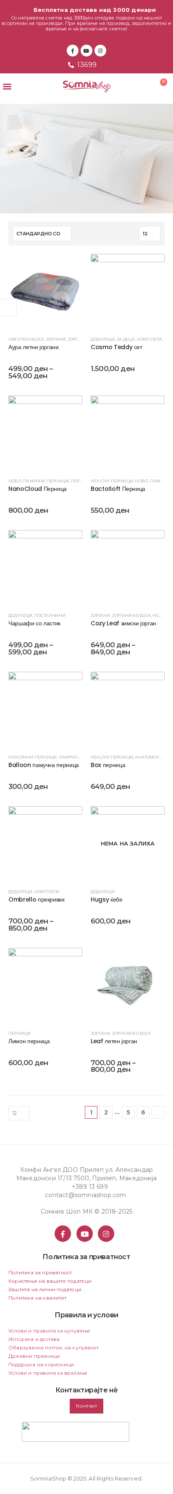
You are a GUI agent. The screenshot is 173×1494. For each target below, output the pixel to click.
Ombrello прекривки (36, 899)
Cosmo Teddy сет (116, 347)
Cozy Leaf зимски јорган (123, 623)
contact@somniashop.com (85, 1195)
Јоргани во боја (131, 615)
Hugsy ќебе (107, 899)
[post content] (45, 291)
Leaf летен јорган (114, 1041)
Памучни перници (46, 481)
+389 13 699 (90, 1186)
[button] (7, 87)
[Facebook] (73, 51)
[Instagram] (100, 51)
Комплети (149, 339)
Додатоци (103, 339)
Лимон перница (29, 1041)
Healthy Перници (112, 481)
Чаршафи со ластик (34, 623)
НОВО (14, 481)
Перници (82, 481)
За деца (126, 339)
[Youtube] (86, 51)
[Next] (158, 1112)
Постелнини (50, 615)
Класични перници (32, 757)
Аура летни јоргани (33, 347)
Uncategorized (26, 339)
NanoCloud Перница (37, 489)
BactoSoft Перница (118, 489)
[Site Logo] (86, 87)
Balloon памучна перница (43, 765)
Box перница (108, 765)
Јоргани (56, 339)
